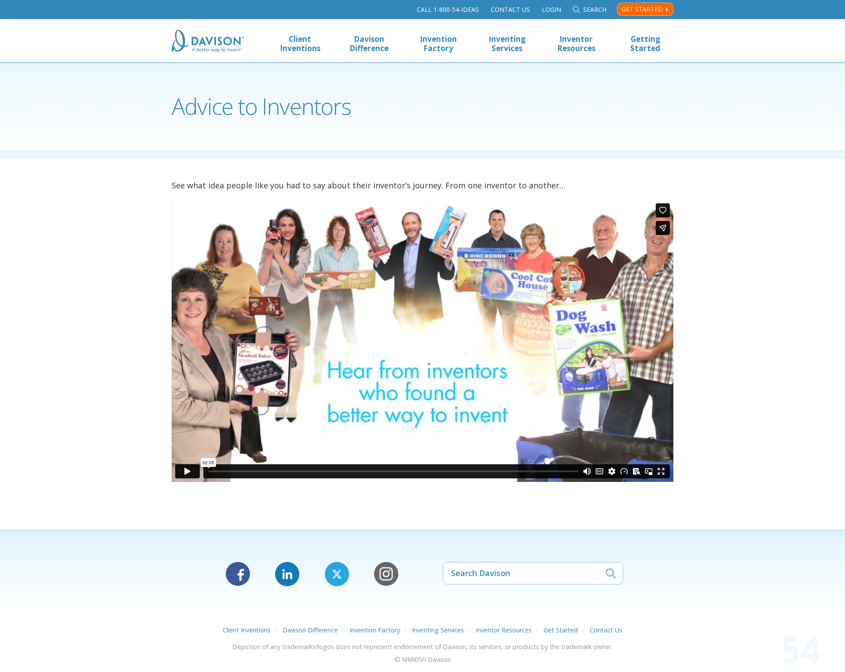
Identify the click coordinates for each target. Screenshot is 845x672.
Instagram (386, 574)
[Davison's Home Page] (208, 42)
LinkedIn (287, 574)
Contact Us (510, 9)
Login (551, 9)
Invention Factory (438, 43)
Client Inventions (300, 43)
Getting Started (645, 43)
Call (448, 9)
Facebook (238, 574)
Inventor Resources (576, 43)
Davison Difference (369, 43)
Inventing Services (507, 43)
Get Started (642, 9)
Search (594, 9)
